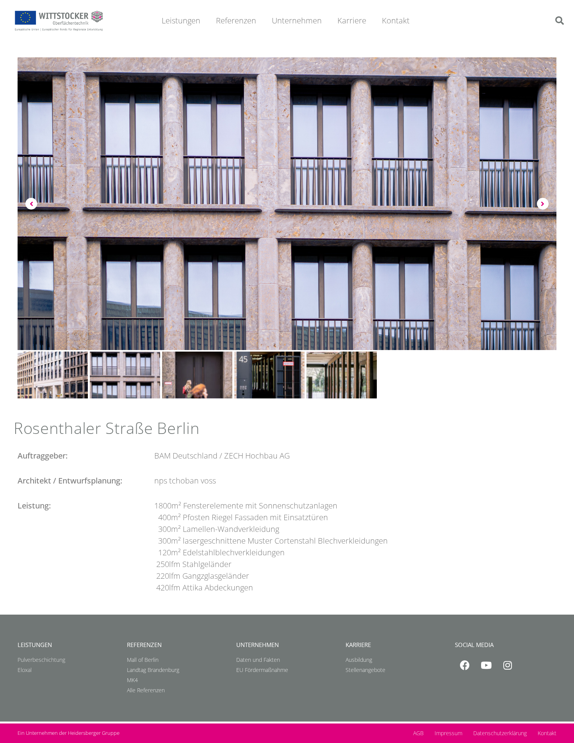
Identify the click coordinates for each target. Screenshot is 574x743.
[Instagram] (507, 665)
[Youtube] (486, 665)
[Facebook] (464, 665)
